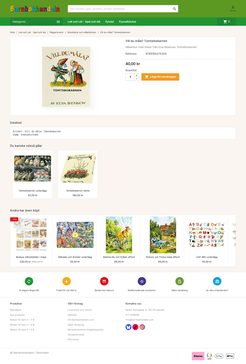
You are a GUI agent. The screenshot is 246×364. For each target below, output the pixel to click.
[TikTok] (135, 327)
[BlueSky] (129, 327)
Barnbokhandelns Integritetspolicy (85, 329)
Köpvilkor (72, 315)
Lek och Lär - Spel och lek (84, 21)
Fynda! (109, 21)
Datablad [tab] (16, 122)
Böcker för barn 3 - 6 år (22, 324)
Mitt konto (73, 339)
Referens (131, 53)
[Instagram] (142, 327)
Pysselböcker (127, 21)
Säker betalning (76, 324)
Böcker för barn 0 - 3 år (22, 319)
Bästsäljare (15, 309)
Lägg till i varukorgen (160, 77)
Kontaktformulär (76, 334)
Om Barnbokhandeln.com (81, 319)
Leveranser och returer (80, 309)
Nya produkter (17, 315)
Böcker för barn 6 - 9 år (22, 329)
